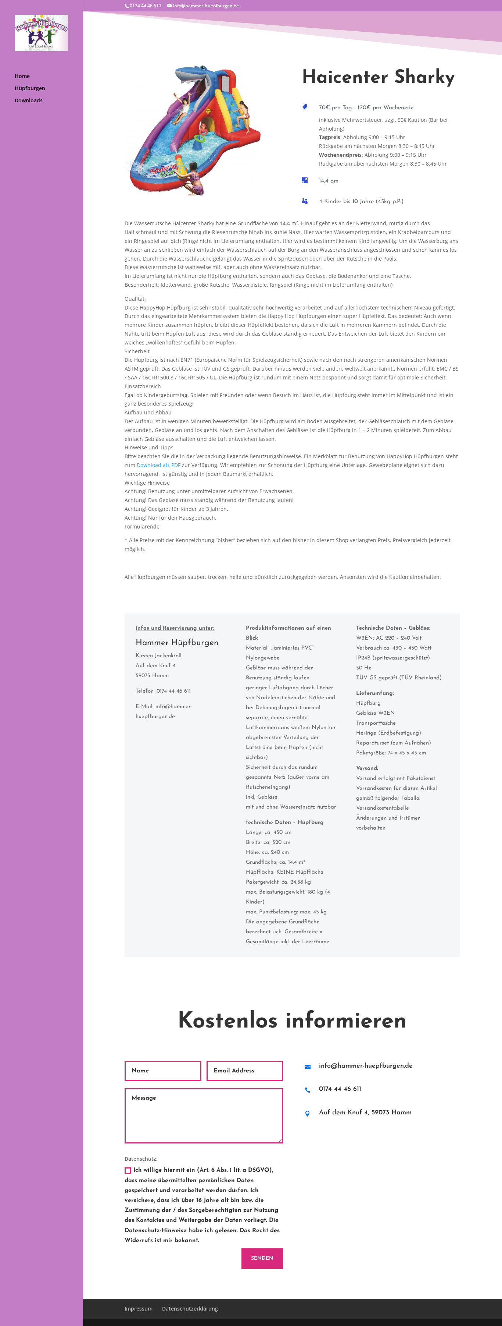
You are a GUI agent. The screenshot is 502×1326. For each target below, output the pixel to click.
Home (22, 76)
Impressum (139, 1308)
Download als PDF (158, 465)
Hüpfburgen (30, 89)
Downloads (29, 101)
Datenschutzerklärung (190, 1308)
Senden (262, 1258)
